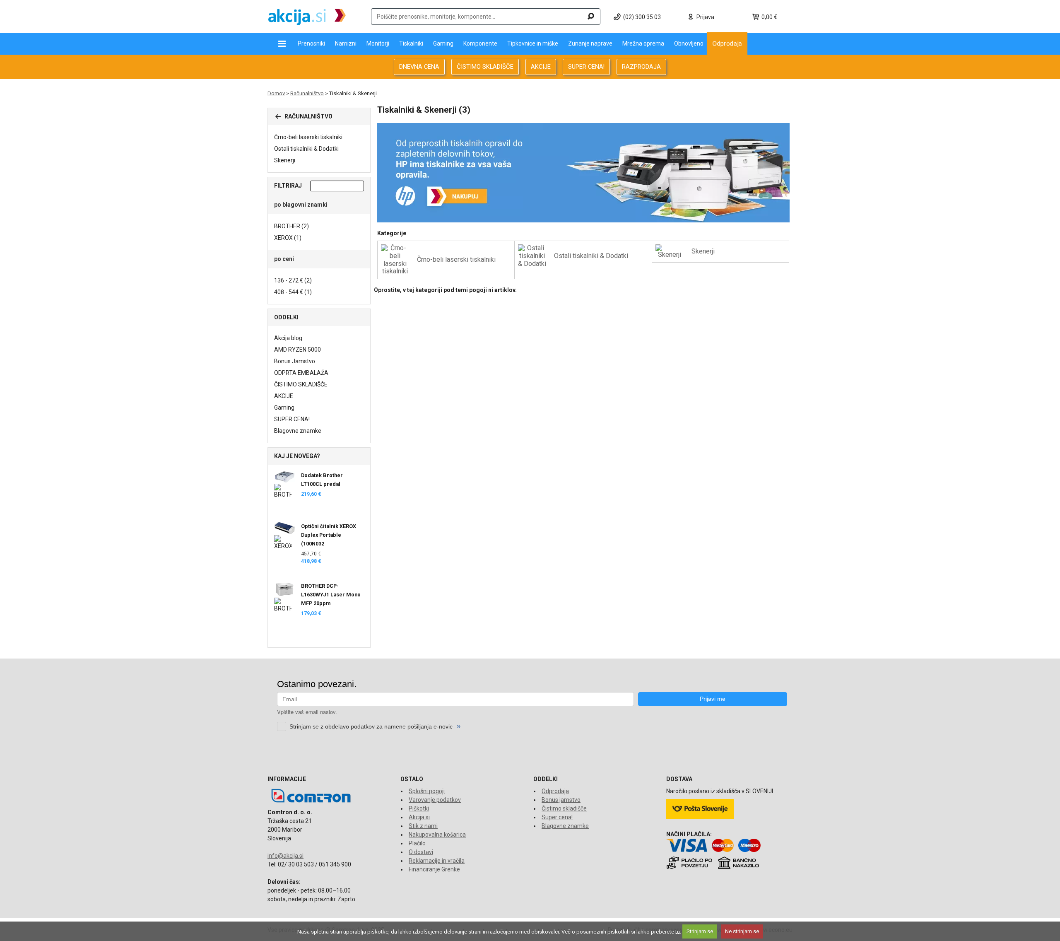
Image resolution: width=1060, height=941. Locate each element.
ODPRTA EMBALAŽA (301, 372)
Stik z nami (423, 826)
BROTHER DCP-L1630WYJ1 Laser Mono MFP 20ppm (331, 594)
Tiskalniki (411, 43)
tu (677, 931)
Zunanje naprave (590, 43)
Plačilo (417, 843)
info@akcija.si (285, 855)
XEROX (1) (287, 237)
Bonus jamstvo (561, 799)
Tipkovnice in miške (532, 43)
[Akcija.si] (307, 16)
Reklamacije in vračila (437, 860)
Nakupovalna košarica (437, 834)
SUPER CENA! (586, 66)
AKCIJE (541, 66)
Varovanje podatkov (435, 799)
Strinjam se (700, 931)
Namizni (346, 43)
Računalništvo (307, 93)
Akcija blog (288, 338)
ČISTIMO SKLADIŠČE (485, 66)
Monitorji (377, 43)
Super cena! (557, 817)
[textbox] (485, 16)
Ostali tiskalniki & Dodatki (306, 148)
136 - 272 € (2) (293, 280)
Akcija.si (419, 817)
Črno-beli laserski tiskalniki (308, 137)
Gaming (443, 43)
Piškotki (419, 808)
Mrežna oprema (643, 43)
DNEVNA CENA (419, 66)
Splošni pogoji (427, 791)
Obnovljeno (688, 43)
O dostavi (421, 852)
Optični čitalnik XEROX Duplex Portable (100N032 (328, 535)
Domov (276, 93)
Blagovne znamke (297, 430)
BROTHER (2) (291, 226)
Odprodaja (727, 43)
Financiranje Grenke (434, 869)
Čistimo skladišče (564, 808)
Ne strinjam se (742, 931)
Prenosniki (311, 43)
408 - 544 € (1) (293, 292)
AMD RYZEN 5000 (297, 349)
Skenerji (284, 160)
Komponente (480, 43)
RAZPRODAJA (641, 66)
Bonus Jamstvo (294, 361)
